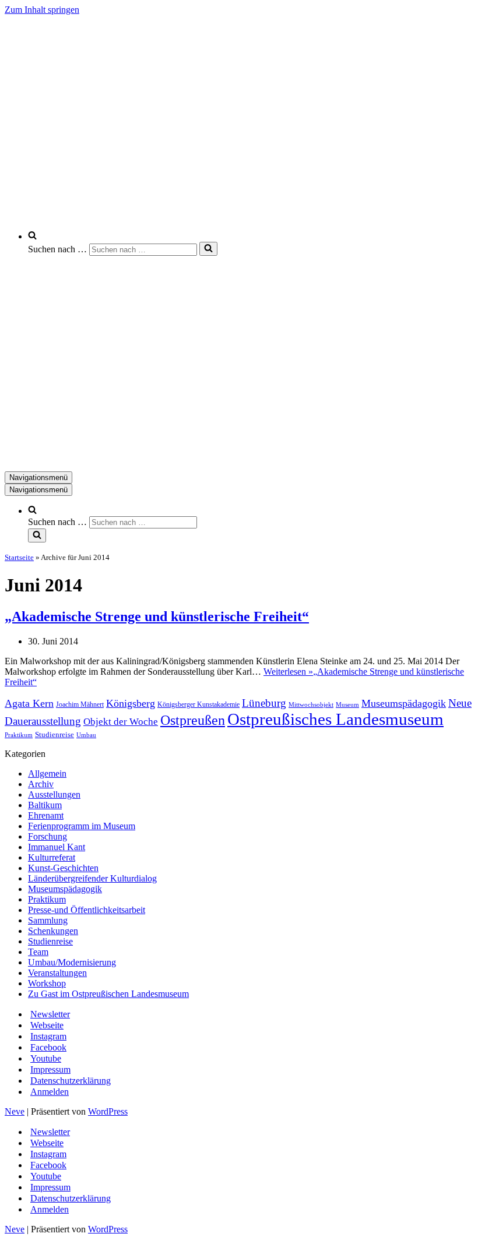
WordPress (108, 1111)
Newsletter (50, 1014)
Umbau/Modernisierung (72, 962)
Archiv (41, 784)
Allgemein (47, 773)
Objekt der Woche (120, 721)
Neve (14, 1111)
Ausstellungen (54, 794)
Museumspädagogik (403, 703)
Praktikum (19, 734)
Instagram (48, 1036)
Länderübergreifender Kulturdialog (92, 878)
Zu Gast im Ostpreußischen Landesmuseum (108, 994)
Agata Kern (29, 703)
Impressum (50, 1069)
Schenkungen (53, 931)
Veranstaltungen (57, 973)
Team (38, 952)
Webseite (47, 1025)
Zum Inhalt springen (42, 10)
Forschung (47, 836)
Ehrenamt (46, 815)
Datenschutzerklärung (70, 1081)
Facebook (48, 1047)
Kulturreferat (51, 857)
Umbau (86, 735)
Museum (347, 705)
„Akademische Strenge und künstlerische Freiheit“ (157, 616)
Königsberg (130, 703)
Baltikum (45, 805)
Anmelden (49, 1092)
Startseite (19, 557)
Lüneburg (264, 703)
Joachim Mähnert (80, 705)
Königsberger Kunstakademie (198, 704)
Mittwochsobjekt (311, 704)
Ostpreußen (192, 720)
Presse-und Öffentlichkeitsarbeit (86, 910)
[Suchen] (208, 249)
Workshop (47, 983)
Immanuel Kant (56, 847)
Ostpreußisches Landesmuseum (335, 719)
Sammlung (48, 920)
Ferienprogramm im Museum (81, 826)
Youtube (45, 1058)
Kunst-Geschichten (63, 868)
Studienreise (54, 734)
